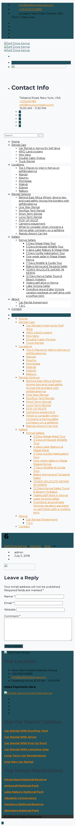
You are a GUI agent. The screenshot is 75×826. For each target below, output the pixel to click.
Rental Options (21, 194)
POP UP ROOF (28, 220)
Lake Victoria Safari (38, 286)
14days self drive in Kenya (42, 282)
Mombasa (25, 181)
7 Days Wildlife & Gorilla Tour (44, 263)
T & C (22, 305)
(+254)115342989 (30, 9)
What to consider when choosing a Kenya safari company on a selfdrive (41, 228)
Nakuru (23, 191)
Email (9, 603)
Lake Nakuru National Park (24, 792)
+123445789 (27, 101)
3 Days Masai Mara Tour (41, 243)
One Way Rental (29, 207)
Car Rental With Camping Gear (26, 749)
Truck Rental (27, 161)
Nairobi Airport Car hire (33, 233)
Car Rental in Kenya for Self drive (39, 148)
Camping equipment (32, 223)
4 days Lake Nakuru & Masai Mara (47, 250)
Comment (12, 616)
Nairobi (23, 174)
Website (10, 609)
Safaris (15, 236)
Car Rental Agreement (33, 302)
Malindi (23, 184)
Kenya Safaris (27, 240)
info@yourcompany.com (36, 104)
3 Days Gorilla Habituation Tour (45, 253)
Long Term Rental (30, 217)
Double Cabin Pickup (32, 158)
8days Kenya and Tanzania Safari (46, 266)
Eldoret (23, 187)
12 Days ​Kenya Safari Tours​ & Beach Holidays (44, 278)
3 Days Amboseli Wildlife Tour (44, 246)
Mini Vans (25, 154)
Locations (17, 164)
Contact (16, 309)
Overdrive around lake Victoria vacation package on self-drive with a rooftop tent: (48, 293)
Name (9, 596)
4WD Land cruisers (31, 151)
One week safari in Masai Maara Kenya (50, 462)
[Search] (41, 135)
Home (15, 141)
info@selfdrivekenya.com (36, 5)
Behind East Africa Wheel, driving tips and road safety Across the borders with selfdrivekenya (44, 201)
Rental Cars (18, 145)
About (15, 299)
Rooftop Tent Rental (32, 210)
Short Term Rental (30, 213)
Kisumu (23, 177)
